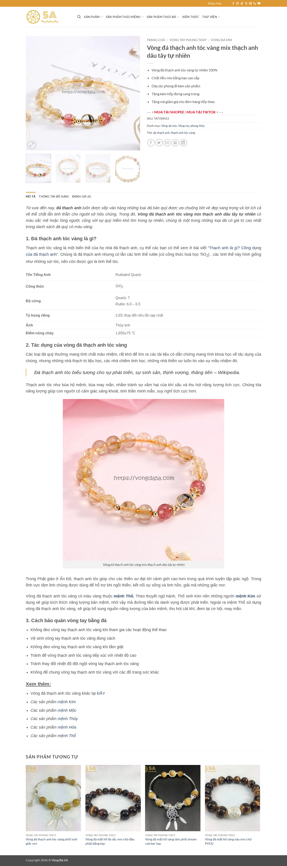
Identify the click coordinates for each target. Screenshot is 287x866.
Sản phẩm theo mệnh (123, 17)
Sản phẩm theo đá (161, 17)
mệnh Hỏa (67, 727)
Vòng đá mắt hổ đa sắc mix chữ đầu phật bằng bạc (110, 841)
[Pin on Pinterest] (175, 142)
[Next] (132, 93)
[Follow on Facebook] (233, 3)
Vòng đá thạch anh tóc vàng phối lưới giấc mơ (51, 841)
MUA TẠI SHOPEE (169, 112)
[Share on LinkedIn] (183, 142)
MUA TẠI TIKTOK (201, 112)
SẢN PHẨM (92, 17)
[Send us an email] (250, 3)
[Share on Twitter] (159, 142)
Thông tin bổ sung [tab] (54, 196)
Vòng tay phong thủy (188, 40)
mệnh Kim (67, 702)
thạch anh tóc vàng (183, 132)
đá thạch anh (161, 132)
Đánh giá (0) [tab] (81, 196)
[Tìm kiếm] (79, 17)
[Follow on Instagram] (237, 3)
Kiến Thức (190, 17)
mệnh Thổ (123, 596)
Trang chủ (156, 40)
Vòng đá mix (221, 40)
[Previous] (34, 93)
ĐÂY (101, 693)
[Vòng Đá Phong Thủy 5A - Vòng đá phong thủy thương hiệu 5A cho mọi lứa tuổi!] (48, 17)
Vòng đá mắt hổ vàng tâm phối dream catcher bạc (171, 841)
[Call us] (254, 3)
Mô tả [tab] (30, 196)
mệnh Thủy (68, 718)
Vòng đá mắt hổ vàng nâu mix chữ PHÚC (228, 841)
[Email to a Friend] (167, 142)
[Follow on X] (246, 3)
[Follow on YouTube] (259, 3)
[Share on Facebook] (151, 142)
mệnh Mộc (67, 710)
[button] (215, 3)
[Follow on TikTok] (242, 3)
